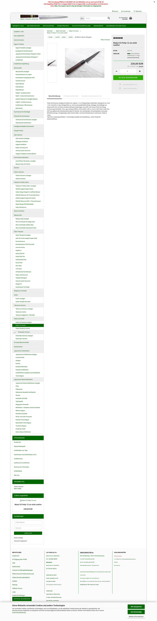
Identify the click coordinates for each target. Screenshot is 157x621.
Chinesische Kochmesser (21, 116)
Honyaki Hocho (18, 130)
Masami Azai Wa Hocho (23, 164)
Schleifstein (19, 60)
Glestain (16, 167)
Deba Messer (20, 90)
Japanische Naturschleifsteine (23, 379)
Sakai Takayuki (18, 231)
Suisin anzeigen (20, 298)
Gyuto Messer (20, 84)
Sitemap (14, 585)
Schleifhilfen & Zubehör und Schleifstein (28, 373)
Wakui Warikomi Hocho (23, 328)
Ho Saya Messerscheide (21, 342)
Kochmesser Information (21, 467)
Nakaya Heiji (18, 215)
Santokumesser (20, 81)
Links (14, 592)
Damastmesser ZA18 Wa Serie (25, 244)
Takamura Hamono (20, 305)
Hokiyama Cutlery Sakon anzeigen (26, 186)
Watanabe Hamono (24, 332)
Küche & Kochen (48, 26)
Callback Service (17, 588)
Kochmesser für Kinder (22, 287)
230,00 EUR (28, 509)
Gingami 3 (19, 284)
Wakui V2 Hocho (21, 325)
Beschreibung (54, 96)
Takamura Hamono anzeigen (24, 309)
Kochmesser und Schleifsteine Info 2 (25, 454)
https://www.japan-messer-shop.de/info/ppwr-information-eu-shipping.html (77, 6)
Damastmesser (20, 241)
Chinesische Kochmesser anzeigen (26, 119)
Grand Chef (19, 262)
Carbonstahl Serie (21, 259)
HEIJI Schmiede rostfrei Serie (24, 225)
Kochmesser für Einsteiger (116, 26)
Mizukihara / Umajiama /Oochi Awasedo (28, 407)
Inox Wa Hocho (20, 247)
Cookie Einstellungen (18, 595)
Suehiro (18, 363)
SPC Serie (19, 265)
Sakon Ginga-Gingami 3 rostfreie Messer (28, 192)
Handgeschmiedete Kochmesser (24, 126)
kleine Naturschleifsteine (23, 432)
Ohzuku (18, 395)
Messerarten (98, 26)
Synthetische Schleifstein (21, 463)
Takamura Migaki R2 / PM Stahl (25, 315)
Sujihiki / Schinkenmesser (23, 102)
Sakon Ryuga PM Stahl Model (24, 204)
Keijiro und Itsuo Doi (22, 147)
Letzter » (70, 37)
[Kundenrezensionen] (118, 39)
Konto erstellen (18, 538)
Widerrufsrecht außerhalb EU (21, 577)
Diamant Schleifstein (22, 370)
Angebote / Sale (18, 26)
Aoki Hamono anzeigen (22, 138)
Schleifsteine (18, 471)
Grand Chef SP (20, 253)
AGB (13, 563)
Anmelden (28, 533)
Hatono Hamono (19, 172)
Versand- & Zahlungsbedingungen (22, 570)
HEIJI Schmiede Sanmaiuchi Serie (26, 228)
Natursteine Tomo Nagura (23, 423)
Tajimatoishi (19, 401)
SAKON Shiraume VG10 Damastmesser (28, 195)
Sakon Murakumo (21, 207)
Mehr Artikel (17, 488)
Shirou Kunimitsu (19, 211)
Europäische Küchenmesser (24, 51)
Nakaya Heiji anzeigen (22, 219)
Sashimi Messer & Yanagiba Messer (26, 99)
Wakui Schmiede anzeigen (24, 322)
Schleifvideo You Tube (20, 450)
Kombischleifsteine (21, 366)
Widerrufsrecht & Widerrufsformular (23, 574)
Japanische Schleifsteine (21, 351)
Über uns (16, 475)
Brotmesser (19, 108)
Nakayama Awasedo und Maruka (26, 392)
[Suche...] (109, 18)
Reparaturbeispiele (19, 446)
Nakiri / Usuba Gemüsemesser (25, 96)
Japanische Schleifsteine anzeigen (26, 354)
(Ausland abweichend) (133, 57)
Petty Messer (20, 87)
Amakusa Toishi (20, 429)
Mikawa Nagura (20, 410)
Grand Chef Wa (20, 256)
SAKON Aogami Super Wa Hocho (25, 198)
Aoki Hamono (18, 135)
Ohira (17, 386)
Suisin (16, 295)
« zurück (57, 37)
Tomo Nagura (20, 376)
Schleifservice (18, 458)
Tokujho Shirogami (21, 278)
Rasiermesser (18, 346)
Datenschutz (16, 566)
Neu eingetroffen (33, 26)
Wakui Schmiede (19, 318)
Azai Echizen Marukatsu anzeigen (26, 161)
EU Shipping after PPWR (19, 559)
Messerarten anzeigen (22, 71)
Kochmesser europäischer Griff (25, 77)
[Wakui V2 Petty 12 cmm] (84, 63)
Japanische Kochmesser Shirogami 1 (27, 57)
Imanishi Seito (21, 357)
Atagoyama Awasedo (22, 404)
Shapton (18, 360)
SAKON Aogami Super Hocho (24, 189)
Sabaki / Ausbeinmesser (23, 93)
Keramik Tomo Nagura (22, 420)
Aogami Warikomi (21, 144)
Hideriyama (19, 389)
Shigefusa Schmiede (20, 291)
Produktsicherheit (70, 96)
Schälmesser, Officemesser (24, 105)
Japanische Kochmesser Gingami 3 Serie (28, 54)
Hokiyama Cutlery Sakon (21, 182)
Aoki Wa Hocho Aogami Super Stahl (26, 238)
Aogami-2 (18, 250)
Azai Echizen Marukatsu (21, 157)
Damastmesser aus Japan (24, 74)
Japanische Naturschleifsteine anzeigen (28, 383)
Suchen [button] (116, 11)
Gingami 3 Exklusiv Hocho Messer (26, 154)
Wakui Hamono (105, 39)
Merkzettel (138, 11)
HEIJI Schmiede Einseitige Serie (25, 222)
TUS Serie (19, 269)
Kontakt (14, 581)
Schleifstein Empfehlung (81, 26)
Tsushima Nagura (21, 426)
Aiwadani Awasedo (21, 413)
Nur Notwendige (136, 612)
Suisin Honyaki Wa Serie (23, 301)
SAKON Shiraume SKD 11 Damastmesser (28, 201)
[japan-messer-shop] (44, 17)
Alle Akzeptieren (136, 607)
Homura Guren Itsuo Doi (23, 150)
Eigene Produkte (63, 26)
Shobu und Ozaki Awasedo (24, 416)
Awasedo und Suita (21, 398)
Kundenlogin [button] (127, 11)
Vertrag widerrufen (22, 599)
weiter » (64, 37)
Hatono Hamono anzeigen (23, 175)
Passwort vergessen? (20, 541)
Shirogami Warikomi (22, 141)
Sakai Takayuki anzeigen (23, 235)
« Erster (50, 37)
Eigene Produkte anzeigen (23, 48)
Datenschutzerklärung (19, 612)
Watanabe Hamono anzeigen (24, 335)
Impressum (15, 556)
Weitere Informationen (136, 616)
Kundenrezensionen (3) (91, 96)
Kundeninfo (17, 442)
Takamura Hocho (21, 312)
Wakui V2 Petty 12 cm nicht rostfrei (28, 505)
